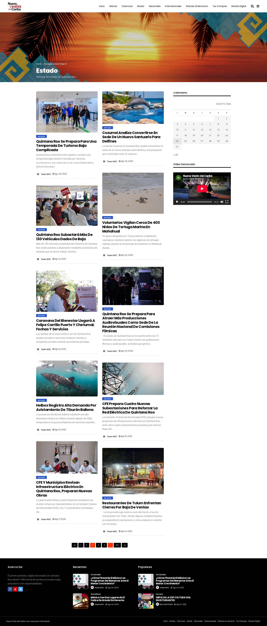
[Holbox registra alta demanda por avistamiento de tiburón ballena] (67, 378)
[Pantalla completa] (226, 201)
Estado (140, 6)
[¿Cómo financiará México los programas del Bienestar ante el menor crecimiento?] (80, 581)
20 (202, 135)
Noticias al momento (197, 6)
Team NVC (46, 174)
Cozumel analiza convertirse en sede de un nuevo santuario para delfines (131, 137)
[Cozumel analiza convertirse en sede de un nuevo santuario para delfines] (133, 107)
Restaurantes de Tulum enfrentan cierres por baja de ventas (131, 505)
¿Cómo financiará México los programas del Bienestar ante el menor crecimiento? (110, 580)
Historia (113, 6)
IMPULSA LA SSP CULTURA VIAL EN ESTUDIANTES (173, 599)
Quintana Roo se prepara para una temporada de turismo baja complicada (66, 145)
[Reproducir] (177, 201)
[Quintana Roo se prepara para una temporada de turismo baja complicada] (67, 112)
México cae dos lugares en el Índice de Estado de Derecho (108, 599)
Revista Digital (238, 6)
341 (117, 545)
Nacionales (155, 6)
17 (177, 135)
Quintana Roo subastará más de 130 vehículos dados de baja (64, 236)
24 (177, 141)
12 (194, 130)
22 (218, 135)
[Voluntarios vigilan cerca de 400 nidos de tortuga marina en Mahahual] (133, 193)
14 (210, 130)
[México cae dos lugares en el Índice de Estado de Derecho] (80, 601)
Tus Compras (220, 6)
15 (218, 130)
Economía (96, 574)
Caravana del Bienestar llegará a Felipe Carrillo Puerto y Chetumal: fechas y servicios (65, 325)
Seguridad (96, 594)
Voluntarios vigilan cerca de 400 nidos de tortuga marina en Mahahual (131, 227)
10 (177, 130)
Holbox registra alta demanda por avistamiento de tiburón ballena (66, 407)
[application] (202, 188)
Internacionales (173, 6)
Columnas (127, 6)
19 (194, 135)
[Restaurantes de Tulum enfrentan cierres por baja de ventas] (133, 471)
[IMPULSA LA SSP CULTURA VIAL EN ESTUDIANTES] (146, 601)
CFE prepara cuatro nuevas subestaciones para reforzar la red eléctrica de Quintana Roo (129, 408)
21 (210, 135)
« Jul (175, 154)
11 (185, 130)
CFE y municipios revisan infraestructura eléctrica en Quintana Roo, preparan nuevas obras (64, 489)
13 (202, 130)
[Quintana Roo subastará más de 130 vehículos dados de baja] (67, 205)
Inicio (102, 6)
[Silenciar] (221, 201)
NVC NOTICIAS (166, 604)
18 (185, 135)
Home (38, 64)
